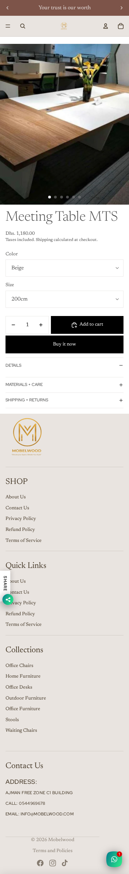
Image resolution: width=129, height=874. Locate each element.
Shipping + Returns (27, 400)
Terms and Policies (53, 851)
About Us (16, 497)
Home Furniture (23, 676)
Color (12, 254)
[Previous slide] (7, 7)
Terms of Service (24, 540)
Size (10, 285)
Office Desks (19, 687)
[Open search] (22, 26)
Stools (12, 720)
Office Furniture (23, 709)
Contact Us (17, 508)
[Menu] (8, 26)
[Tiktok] (65, 863)
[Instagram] (53, 863)
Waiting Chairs (21, 730)
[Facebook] (40, 863)
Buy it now (64, 344)
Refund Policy (20, 529)
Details (13, 365)
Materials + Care (24, 384)
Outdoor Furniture (26, 698)
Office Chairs (19, 666)
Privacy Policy (21, 519)
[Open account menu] (105, 26)
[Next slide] (121, 7)
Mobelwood (61, 840)
